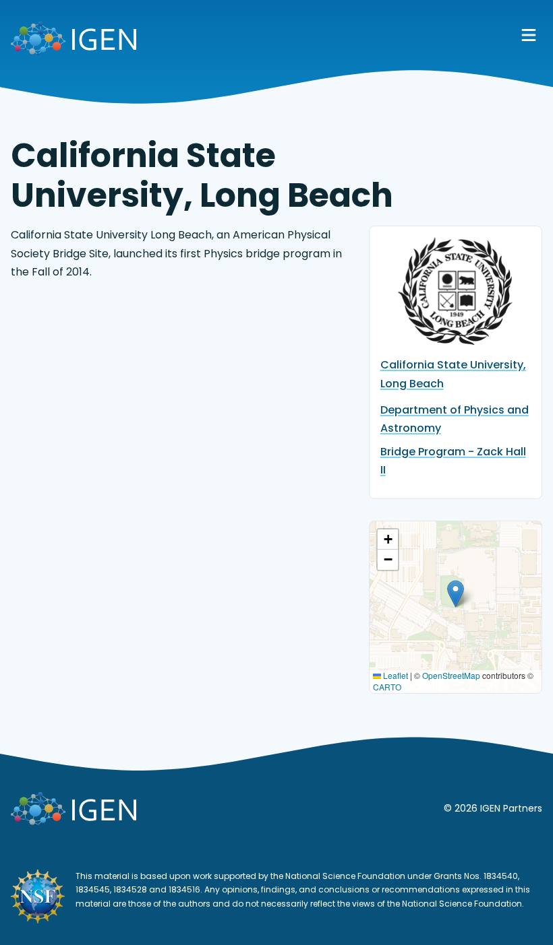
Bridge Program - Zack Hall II (453, 461)
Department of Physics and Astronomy (454, 419)
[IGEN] (73, 41)
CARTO (387, 686)
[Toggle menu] (528, 35)
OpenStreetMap (451, 675)
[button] (455, 594)
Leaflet (394, 675)
